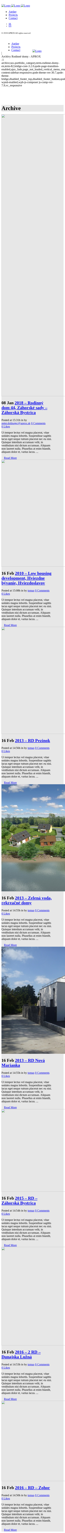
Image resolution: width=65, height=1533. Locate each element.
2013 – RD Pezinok (32, 740)
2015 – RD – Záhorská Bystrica (19, 1200)
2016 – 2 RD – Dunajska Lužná (21, 1354)
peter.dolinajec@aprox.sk (15, 423)
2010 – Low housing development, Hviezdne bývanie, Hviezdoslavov (26, 578)
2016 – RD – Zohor (32, 1487)
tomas (31, 590)
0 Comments (38, 423)
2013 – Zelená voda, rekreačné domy (26, 900)
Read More (10, 457)
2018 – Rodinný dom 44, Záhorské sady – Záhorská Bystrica (24, 408)
